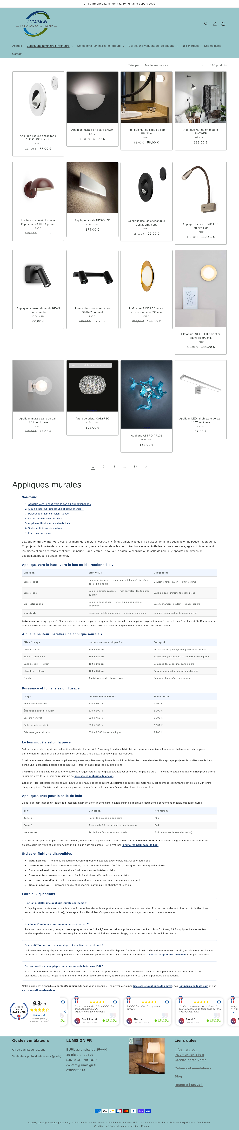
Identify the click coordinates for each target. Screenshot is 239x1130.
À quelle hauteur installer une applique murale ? (56, 508)
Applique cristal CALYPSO (92, 418)
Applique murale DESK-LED (92, 220)
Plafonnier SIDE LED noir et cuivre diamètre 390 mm (146, 310)
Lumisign (42, 1122)
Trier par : (134, 65)
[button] (49, 46)
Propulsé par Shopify (59, 1122)
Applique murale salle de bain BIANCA (147, 131)
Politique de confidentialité (122, 1122)
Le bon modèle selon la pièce (45, 518)
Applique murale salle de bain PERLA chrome (38, 420)
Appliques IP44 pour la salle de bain (49, 523)
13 (135, 466)
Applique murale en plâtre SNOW (92, 129)
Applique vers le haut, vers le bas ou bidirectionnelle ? (59, 503)
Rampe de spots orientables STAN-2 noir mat (92, 310)
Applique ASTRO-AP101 (146, 435)
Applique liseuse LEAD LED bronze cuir (201, 226)
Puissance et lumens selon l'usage (48, 513)
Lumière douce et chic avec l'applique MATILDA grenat (38, 222)
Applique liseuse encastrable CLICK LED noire (146, 222)
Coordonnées (204, 1122)
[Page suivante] (146, 466)
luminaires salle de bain (193, 986)
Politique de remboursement (89, 1122)
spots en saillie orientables (38, 990)
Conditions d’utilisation (153, 1122)
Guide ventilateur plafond (28, 1049)
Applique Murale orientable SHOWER (201, 131)
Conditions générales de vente (110, 1126)
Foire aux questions (39, 533)
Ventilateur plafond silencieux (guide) (36, 1056)
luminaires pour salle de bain (140, 844)
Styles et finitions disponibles (45, 528)
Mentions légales (140, 1126)
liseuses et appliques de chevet (93, 776)
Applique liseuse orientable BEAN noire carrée (38, 310)
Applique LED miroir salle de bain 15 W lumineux (200, 420)
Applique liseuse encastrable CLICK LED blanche (38, 137)
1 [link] (93, 466)
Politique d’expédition (181, 1122)
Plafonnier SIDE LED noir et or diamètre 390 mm (200, 336)
